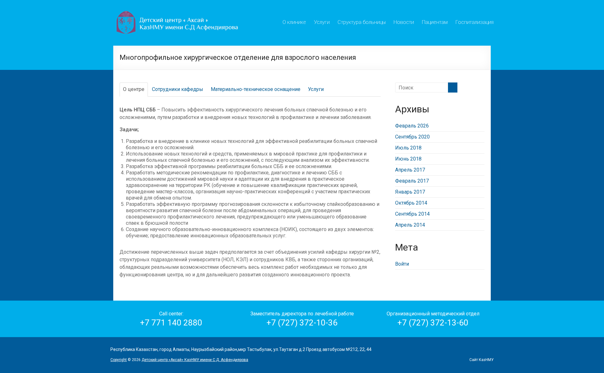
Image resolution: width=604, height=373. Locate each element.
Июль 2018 (408, 148)
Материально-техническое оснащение (255, 89)
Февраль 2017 (412, 181)
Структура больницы (362, 21)
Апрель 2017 (410, 170)
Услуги (322, 21)
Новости (404, 21)
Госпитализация (475, 21)
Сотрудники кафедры (177, 89)
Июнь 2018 (408, 159)
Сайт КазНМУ (481, 360)
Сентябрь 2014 (412, 214)
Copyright (118, 360)
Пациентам (435, 21)
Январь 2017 (410, 192)
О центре (133, 89)
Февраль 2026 (412, 126)
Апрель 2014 (410, 225)
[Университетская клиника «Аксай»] (178, 8)
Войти (402, 264)
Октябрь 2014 (411, 203)
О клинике (294, 21)
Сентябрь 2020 (412, 137)
